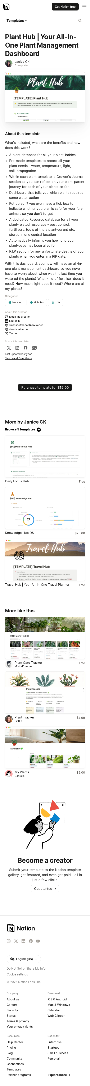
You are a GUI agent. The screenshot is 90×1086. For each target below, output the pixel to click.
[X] (9, 348)
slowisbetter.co (18, 329)
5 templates (21, 65)
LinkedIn (14, 320)
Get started (45, 889)
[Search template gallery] (80, 20)
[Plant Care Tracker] (45, 638)
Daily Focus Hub (17, 481)
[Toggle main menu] (84, 6)
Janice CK (22, 62)
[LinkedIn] (17, 348)
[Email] (34, 348)
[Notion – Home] (6, 6)
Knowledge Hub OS (19, 533)
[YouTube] (37, 941)
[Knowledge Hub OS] (45, 508)
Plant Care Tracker (28, 663)
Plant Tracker (24, 717)
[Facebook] (25, 348)
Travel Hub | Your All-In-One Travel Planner (37, 585)
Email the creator (19, 316)
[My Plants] (45, 747)
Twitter (13, 333)
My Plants (22, 772)
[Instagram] (8, 941)
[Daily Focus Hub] (45, 456)
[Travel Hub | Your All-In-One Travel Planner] (45, 560)
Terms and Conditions (18, 358)
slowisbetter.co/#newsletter (26, 325)
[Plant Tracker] (45, 692)
